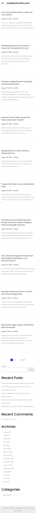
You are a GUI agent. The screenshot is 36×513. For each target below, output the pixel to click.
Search (3, 366)
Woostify (19, 511)
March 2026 (7, 449)
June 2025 (6, 478)
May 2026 (6, 442)
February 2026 (7, 452)
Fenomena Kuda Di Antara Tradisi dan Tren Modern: (18, 383)
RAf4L (16, 19)
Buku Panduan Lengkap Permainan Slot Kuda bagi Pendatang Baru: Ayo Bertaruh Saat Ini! (17, 258)
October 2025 (7, 465)
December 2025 (8, 458)
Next (24, 360)
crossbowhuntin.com (18, 3)
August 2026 (7, 432)
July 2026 (6, 435)
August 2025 (7, 472)
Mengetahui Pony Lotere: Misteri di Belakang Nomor (17, 406)
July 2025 (6, 475)
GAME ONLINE (7, 495)
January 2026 (7, 455)
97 (21, 360)
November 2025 (8, 462)
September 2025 (8, 468)
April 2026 (6, 445)
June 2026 (6, 439)
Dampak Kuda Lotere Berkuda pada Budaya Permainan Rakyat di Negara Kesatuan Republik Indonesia (16, 222)
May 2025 (6, 482)
